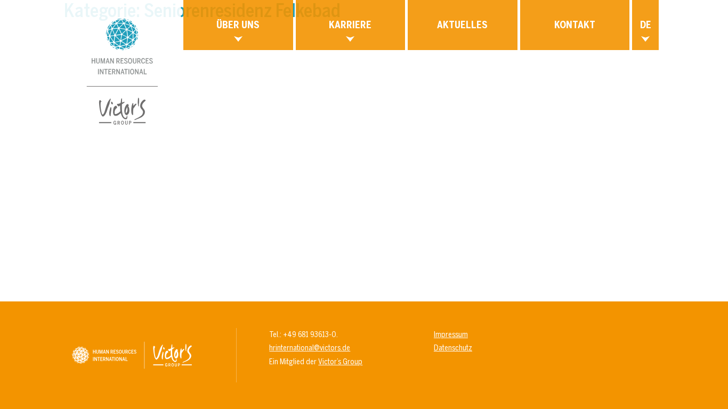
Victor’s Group (340, 361)
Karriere (350, 24)
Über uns (238, 24)
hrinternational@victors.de (309, 347)
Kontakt (574, 24)
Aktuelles (462, 24)
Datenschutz (453, 347)
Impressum (451, 334)
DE (645, 24)
